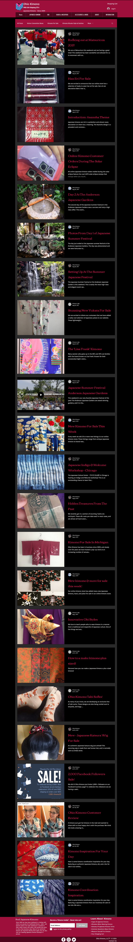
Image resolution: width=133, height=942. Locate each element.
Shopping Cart (112, 4)
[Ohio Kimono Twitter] (74, 940)
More (89, 23)
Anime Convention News (35, 23)
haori (42, 924)
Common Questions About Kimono (103, 929)
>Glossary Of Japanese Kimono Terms (102, 926)
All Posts (20, 23)
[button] (112, 23)
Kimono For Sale (53, 23)
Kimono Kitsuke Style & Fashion (73, 23)
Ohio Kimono (100, 938)
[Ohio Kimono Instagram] (69, 940)
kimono (37, 924)
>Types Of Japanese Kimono (99, 922)
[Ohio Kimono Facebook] (63, 940)
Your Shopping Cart (98, 934)
